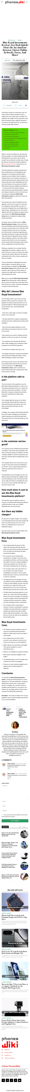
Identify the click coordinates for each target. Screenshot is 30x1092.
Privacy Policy (8, 1052)
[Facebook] (3, 1080)
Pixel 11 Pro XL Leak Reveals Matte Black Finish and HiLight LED (10, 834)
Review (20, 40)
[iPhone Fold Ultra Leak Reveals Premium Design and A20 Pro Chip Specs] (15, 902)
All (20, 827)
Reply (9, 768)
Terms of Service (9, 1058)
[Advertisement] (15, 20)
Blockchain (11, 40)
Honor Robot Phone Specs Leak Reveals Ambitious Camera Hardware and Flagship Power (9, 855)
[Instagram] (7, 1080)
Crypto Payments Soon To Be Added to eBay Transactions (23, 713)
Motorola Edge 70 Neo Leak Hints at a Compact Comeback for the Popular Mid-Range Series (10, 845)
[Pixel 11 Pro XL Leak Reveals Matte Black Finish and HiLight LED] (24, 834)
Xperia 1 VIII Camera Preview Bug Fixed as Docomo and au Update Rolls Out (10, 876)
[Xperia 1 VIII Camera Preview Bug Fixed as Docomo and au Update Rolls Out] (24, 876)
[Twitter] (15, 1080)
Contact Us (8, 1055)
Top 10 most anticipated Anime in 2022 (9, 712)
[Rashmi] (15, 725)
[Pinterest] (11, 1080)
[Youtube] (19, 1080)
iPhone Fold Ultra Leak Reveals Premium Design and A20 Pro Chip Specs (14, 917)
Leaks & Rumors (6, 982)
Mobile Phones (6, 913)
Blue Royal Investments (10, 164)
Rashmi (8, 60)
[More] (26, 105)
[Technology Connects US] (14, 2)
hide (16, 130)
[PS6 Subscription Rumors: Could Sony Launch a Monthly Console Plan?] (24, 866)
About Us (7, 1049)
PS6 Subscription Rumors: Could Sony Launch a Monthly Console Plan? (9, 866)
